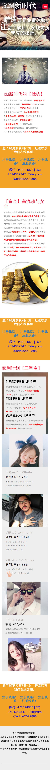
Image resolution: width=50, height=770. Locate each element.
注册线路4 (29, 163)
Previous (2, 23)
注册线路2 (27, 159)
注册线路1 (9, 159)
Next (47, 23)
